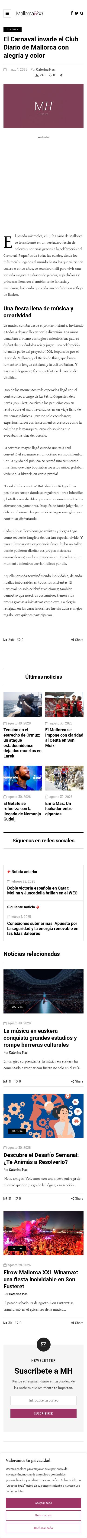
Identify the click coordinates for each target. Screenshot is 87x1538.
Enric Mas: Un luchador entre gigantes (59, 808)
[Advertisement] (43, 184)
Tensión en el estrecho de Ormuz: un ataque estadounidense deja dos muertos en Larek (22, 742)
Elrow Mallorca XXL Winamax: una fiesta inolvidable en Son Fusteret (40, 1279)
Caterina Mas (45, 69)
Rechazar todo (43, 1528)
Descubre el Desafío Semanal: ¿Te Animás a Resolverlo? (41, 1158)
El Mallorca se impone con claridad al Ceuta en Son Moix (64, 737)
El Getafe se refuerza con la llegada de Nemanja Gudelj (22, 811)
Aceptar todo (43, 1503)
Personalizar (43, 1515)
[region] (43, 1495)
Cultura (12, 29)
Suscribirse (43, 1413)
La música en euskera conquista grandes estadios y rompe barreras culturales (40, 1038)
